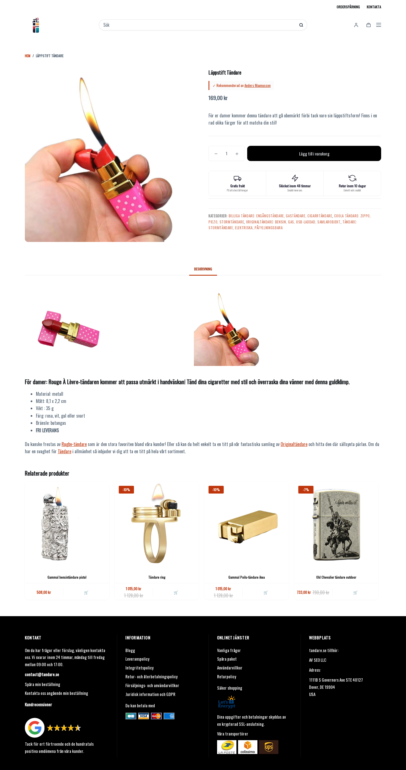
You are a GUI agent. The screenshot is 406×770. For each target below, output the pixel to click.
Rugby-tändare (74, 444)
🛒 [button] (86, 592)
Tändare (64, 451)
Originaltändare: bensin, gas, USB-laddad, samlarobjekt (293, 222)
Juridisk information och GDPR (150, 694)
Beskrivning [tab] (203, 269)
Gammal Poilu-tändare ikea (246, 577)
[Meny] (378, 24)
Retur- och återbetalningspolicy (151, 676)
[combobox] (199, 25)
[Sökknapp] (301, 25)
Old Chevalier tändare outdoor (336, 577)
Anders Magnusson (257, 85)
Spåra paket (227, 659)
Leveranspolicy (137, 659)
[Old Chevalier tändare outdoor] (336, 524)
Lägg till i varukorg (314, 154)
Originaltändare (294, 444)
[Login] (356, 25)
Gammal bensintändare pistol (67, 577)
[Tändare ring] (157, 524)
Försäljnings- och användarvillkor (152, 685)
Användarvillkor (229, 667)
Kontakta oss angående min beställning (56, 693)
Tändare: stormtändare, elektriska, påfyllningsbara (283, 224)
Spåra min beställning (42, 684)
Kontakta (374, 6)
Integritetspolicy (139, 667)
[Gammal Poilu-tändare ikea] (246, 524)
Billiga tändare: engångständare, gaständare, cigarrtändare (280, 215)
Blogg (130, 650)
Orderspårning (348, 6)
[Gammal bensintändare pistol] (67, 524)
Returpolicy (226, 676)
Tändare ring (156, 577)
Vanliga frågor (229, 650)
